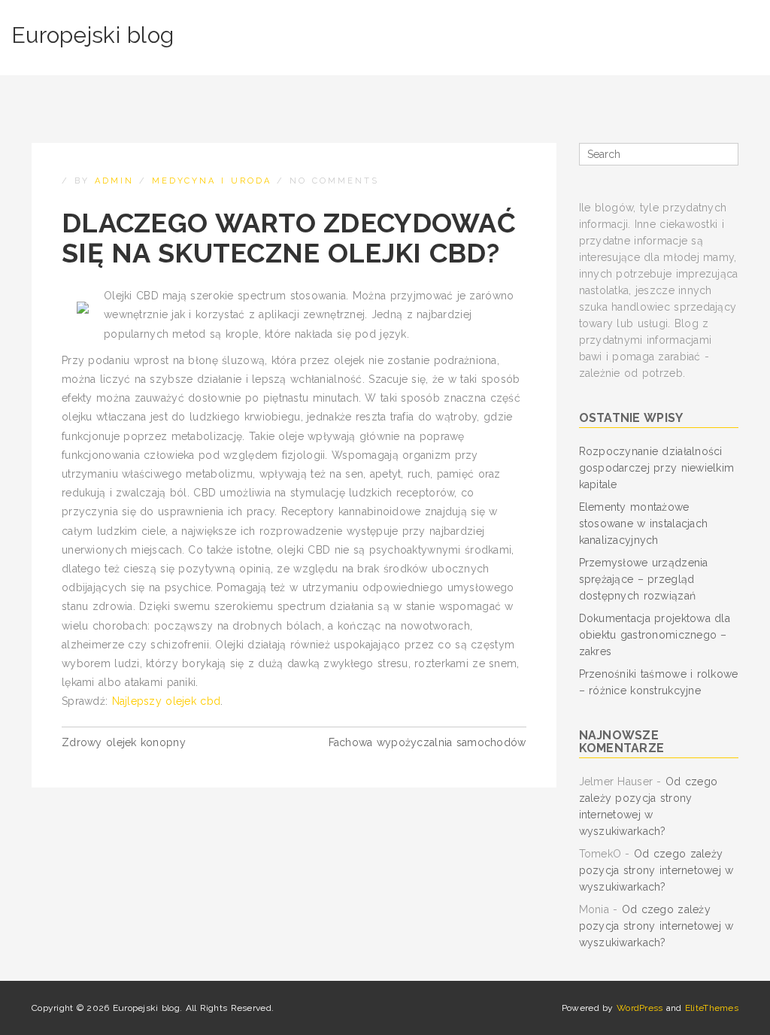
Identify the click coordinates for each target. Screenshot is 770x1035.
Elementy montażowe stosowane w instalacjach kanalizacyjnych (643, 523)
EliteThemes (711, 1008)
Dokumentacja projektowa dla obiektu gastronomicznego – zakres (655, 634)
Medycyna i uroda (211, 181)
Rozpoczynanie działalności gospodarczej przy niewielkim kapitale (657, 467)
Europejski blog (92, 35)
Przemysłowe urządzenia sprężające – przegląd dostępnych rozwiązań (643, 579)
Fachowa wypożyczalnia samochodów (427, 742)
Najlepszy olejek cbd (166, 701)
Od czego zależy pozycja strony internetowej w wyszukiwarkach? (656, 870)
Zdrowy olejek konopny (124, 742)
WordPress (640, 1008)
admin (114, 181)
